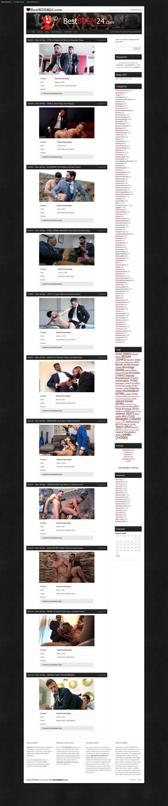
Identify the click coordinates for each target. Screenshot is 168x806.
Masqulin (118, 241)
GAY (75, 32)
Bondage (125, 369)
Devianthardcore (121, 146)
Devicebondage (120, 148)
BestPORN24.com (128, 450)
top (125, 430)
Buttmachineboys (121, 132)
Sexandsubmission (121, 289)
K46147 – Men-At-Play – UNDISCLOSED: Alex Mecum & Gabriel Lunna (55, 484)
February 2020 (120, 521)
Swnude (118, 311)
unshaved (134, 430)
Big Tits (120, 362)
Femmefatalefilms (121, 172)
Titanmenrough (120, 320)
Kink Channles (57, 32)
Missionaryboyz (120, 252)
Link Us (40, 32)
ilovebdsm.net (128, 452)
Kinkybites (118, 229)
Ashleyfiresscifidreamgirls (124, 99)
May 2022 (118, 479)
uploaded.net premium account (66, 762)
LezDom (121, 396)
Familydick (119, 166)
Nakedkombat (120, 258)
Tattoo (124, 427)
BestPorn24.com (19, 2)
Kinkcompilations (121, 212)
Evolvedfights (119, 159)
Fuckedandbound (121, 185)
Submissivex (119, 307)
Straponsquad (120, 300)
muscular (130, 399)
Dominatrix (122, 383)
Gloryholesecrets (121, 190)
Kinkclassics (119, 210)
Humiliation (126, 392)
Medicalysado (120, 243)
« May (117, 556)
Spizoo (117, 296)
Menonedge (119, 249)
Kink (116, 203)
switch (129, 424)
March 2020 (119, 519)
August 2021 (119, 482)
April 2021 (118, 490)
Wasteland (119, 333)
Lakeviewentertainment (123, 234)
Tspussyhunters (120, 327)
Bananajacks (119, 106)
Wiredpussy (119, 340)
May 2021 (118, 488)
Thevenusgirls (120, 318)
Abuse (139, 780)
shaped (136, 411)
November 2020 (120, 501)
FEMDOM (67, 32)
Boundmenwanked (121, 126)
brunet (122, 373)
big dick (133, 360)
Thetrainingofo (120, 313)
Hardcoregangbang (122, 192)
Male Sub (133, 396)
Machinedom (119, 236)
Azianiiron (118, 102)
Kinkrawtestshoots (121, 223)
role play (132, 406)
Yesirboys (118, 342)
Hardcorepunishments (122, 194)
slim (128, 416)
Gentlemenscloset (121, 188)
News (47, 32)
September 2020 (121, 506)
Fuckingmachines (121, 205)
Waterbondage (120, 335)
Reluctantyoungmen (122, 278)
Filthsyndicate (120, 179)
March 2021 (119, 493)
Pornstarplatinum (121, 271)
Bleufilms (118, 113)
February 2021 (120, 495)
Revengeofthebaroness (123, 280)
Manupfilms (119, 238)
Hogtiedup (118, 199)
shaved (124, 413)
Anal (123, 354)
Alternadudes (119, 93)
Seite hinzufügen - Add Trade (128, 468)
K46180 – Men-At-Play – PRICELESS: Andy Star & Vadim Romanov (54, 421)
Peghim (118, 267)
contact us (137, 67)
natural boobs (124, 402)
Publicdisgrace (120, 276)
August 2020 (119, 508)
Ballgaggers (119, 104)
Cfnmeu (118, 139)
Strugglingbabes (121, 302)
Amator (117, 95)
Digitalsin (118, 150)
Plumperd (118, 269)
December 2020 (120, 499)
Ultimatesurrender (121, 331)
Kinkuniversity (120, 227)
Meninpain (119, 247)
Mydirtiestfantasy (121, 254)
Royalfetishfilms (120, 282)
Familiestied (119, 163)
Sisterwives (119, 293)
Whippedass (119, 338)
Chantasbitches (120, 141)
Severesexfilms (120, 287)
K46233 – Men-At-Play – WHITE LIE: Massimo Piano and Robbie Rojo (55, 357)
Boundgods (119, 121)
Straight (128, 419)
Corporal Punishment (126, 377)
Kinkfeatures (119, 214)
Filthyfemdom (119, 181)
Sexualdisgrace (120, 291)
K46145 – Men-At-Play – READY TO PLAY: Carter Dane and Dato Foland (56, 611)
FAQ (33, 32)
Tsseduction (119, 329)
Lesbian (131, 394)
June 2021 (119, 486)
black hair (132, 362)
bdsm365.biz (128, 454)
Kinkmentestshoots (121, 221)
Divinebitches (120, 152)
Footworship (119, 183)
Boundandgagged (121, 117)
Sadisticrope (119, 285)
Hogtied (118, 207)
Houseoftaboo (120, 201)
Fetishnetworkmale (121, 177)
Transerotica (119, 324)
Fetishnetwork (120, 174)
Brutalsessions (120, 130)
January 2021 (120, 497)
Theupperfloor (120, 315)
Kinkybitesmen (120, 232)
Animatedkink (120, 97)
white (123, 436)
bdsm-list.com (128, 457)
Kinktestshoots (120, 225)
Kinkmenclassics (121, 218)
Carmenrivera (120, 137)
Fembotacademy (121, 168)
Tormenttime (119, 322)
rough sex (122, 411)
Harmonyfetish (120, 196)
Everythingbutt (120, 157)
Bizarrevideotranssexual (123, 110)
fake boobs (129, 386)
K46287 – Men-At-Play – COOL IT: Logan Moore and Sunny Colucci (54, 294)
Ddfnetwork (119, 143)
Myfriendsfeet (119, 256)
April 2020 (118, 517)
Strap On (120, 422)
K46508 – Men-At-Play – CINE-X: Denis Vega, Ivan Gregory (51, 103)
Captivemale (119, 135)
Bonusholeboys (120, 115)
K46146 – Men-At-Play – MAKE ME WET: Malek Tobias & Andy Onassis (55, 548)
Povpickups (119, 274)
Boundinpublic (120, 124)
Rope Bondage (127, 409)
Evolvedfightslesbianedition (124, 161)
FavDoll (128, 461)
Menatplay (118, 245)
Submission (127, 423)
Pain (127, 404)
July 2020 (118, 510)
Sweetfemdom (120, 309)
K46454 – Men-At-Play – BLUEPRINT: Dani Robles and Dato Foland (54, 167)
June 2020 (119, 513)
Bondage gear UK (128, 459)
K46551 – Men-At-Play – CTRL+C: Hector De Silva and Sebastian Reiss (55, 40)
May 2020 (118, 515)
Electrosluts (119, 154)
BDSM (123, 358)
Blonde (123, 364)
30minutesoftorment (122, 91)
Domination (126, 380)
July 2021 (118, 484)
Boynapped (119, 128)
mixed (119, 399)
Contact (132, 780)
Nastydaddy (119, 260)
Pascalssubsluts (120, 265)
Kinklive (118, 216)
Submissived (119, 304)
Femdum (118, 170)
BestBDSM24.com (32, 2)
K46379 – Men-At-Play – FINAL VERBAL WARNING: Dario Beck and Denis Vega (59, 230)
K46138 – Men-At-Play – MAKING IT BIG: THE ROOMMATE (51, 675)
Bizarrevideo (119, 108)
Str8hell (118, 298)
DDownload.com (136, 10)
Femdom (121, 389)
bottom (131, 370)
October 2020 (120, 504)
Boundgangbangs (121, 119)
